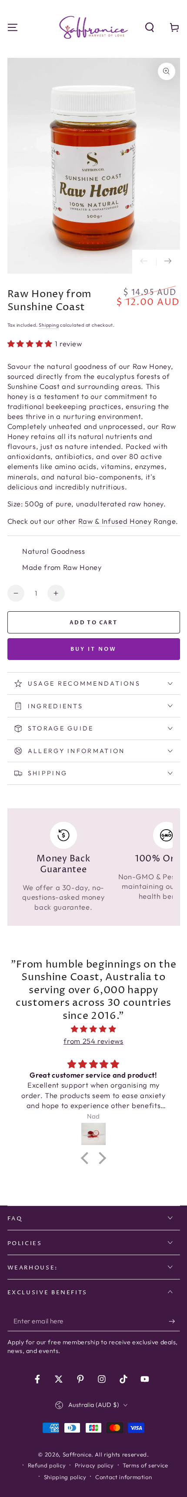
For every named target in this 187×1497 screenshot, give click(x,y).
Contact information (123, 1477)
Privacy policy (94, 1465)
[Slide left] (144, 262)
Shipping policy (65, 1477)
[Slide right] (168, 262)
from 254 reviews (93, 1040)
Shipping (49, 325)
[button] (149, 27)
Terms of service (145, 1465)
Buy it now (93, 649)
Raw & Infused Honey (115, 521)
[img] (93, 1029)
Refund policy (47, 1465)
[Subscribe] (174, 1321)
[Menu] (12, 27)
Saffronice (77, 1454)
